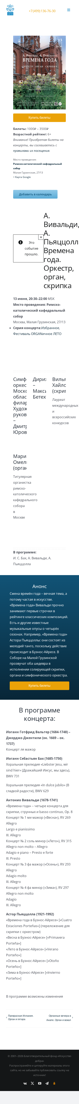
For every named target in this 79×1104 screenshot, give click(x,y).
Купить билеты (39, 117)
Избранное (50, 328)
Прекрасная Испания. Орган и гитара (20, 1017)
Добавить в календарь (35, 194)
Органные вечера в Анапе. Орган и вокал (58, 1018)
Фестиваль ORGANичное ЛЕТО (37, 334)
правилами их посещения (31, 151)
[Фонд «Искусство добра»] (11, 5)
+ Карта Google (22, 177)
